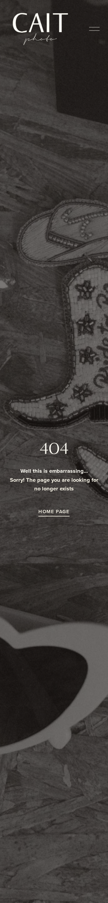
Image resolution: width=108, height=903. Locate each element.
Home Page (53, 511)
